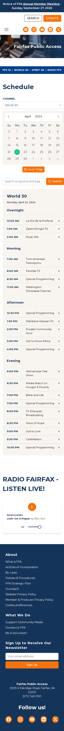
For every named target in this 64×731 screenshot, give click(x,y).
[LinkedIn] (50, 29)
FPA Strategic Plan (18, 583)
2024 (38, 116)
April (28, 116)
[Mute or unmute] (22, 527)
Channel (9, 98)
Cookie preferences (18, 605)
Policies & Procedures (20, 578)
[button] (6, 29)
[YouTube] (42, 29)
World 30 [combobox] (11, 105)
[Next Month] (58, 116)
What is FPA (13, 561)
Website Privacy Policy (20, 594)
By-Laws (11, 572)
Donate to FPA (15, 627)
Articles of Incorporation (21, 567)
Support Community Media (24, 622)
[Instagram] (34, 29)
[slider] (39, 527)
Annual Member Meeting (41, 4)
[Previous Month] (8, 116)
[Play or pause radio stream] (32, 507)
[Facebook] (26, 29)
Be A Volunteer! (16, 633)
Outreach (12, 589)
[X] (58, 29)
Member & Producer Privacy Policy (29, 599)
